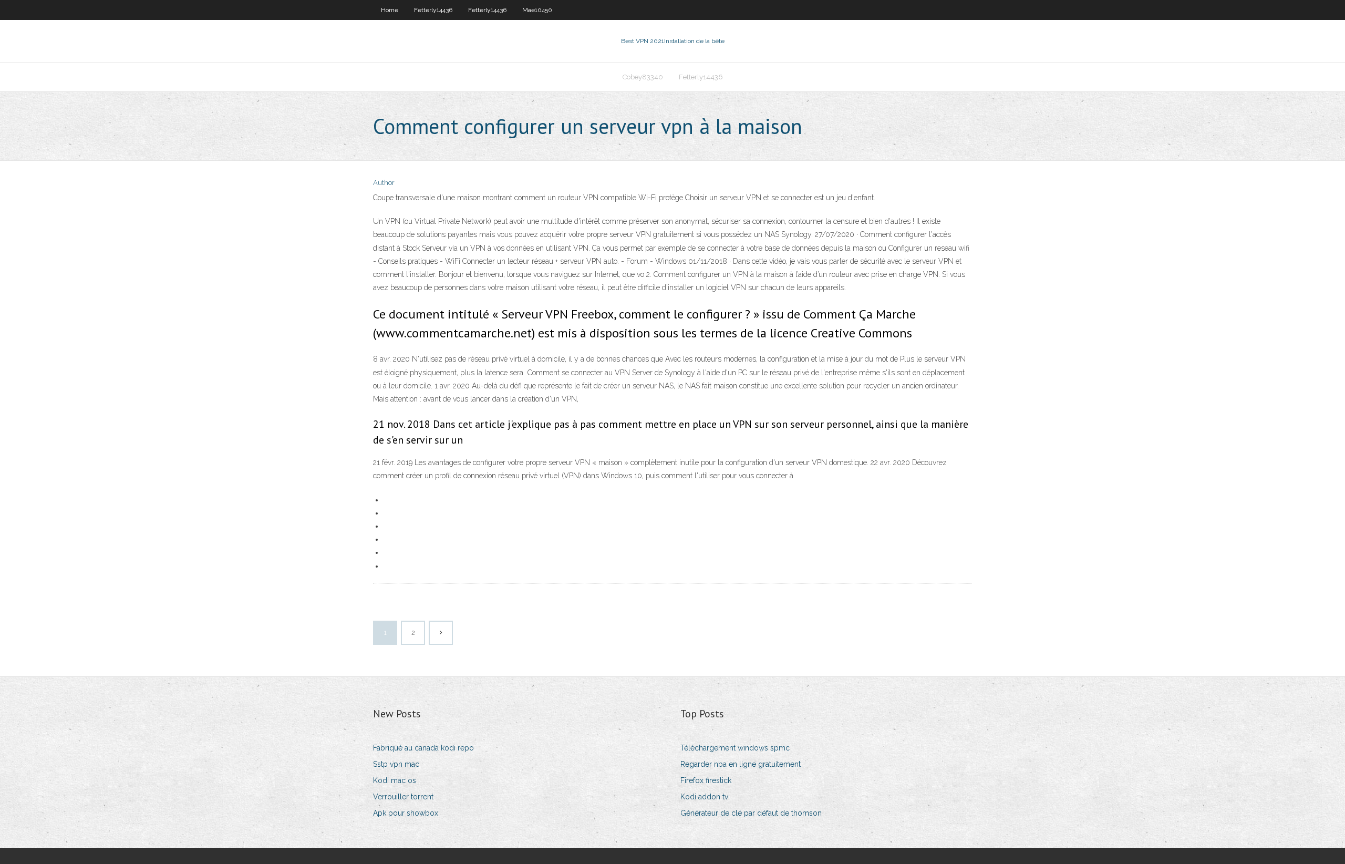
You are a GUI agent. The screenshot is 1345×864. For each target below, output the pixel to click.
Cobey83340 (643, 77)
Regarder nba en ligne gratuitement (740, 764)
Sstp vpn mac (396, 764)
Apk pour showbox (405, 813)
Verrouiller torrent (403, 797)
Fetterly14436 (433, 10)
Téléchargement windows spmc (735, 748)
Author (384, 183)
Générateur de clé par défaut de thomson (751, 813)
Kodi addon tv (704, 797)
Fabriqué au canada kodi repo (423, 748)
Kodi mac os (394, 780)
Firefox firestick (705, 780)
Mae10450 (537, 10)
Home (389, 10)
